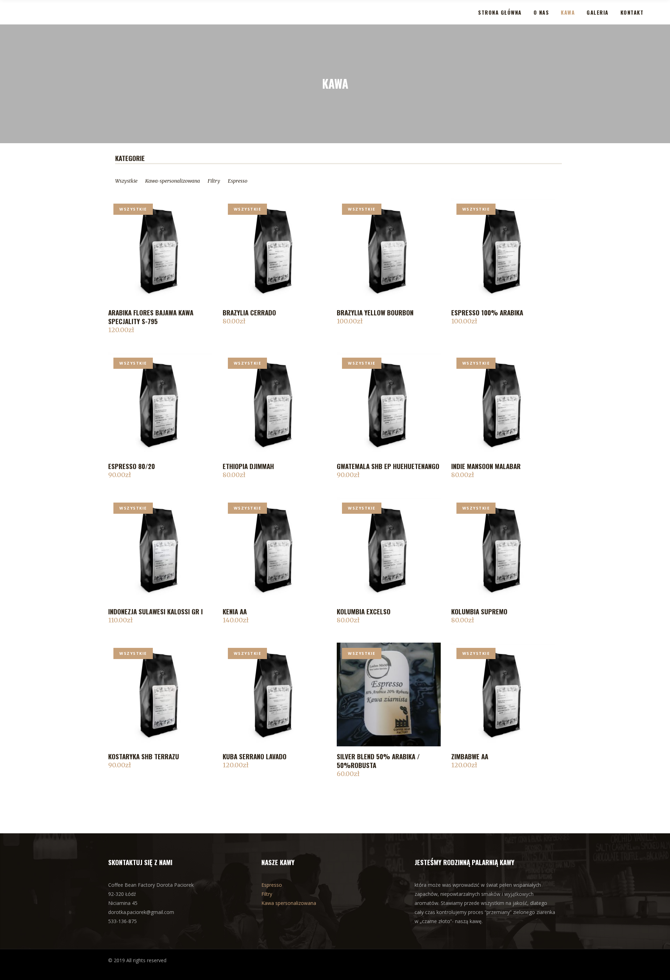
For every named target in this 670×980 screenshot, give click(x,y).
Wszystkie (133, 209)
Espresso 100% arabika (487, 312)
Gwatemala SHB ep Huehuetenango (388, 466)
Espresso (237, 181)
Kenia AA (235, 611)
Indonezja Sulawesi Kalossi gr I (155, 611)
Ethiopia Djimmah (248, 466)
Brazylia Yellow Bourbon (375, 312)
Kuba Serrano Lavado (254, 756)
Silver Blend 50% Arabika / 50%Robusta (378, 760)
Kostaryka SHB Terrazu (143, 756)
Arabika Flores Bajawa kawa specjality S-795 (150, 316)
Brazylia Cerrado (249, 312)
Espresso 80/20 (131, 466)
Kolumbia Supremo (479, 611)
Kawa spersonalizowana (288, 903)
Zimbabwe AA (469, 756)
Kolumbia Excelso (363, 611)
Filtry (214, 181)
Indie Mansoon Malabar (486, 466)
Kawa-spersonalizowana (172, 181)
